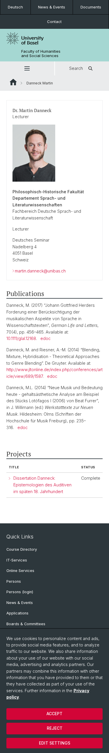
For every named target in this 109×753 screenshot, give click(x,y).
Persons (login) (19, 592)
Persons (13, 581)
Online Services (20, 570)
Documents (91, 7)
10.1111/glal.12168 (21, 338)
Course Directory (21, 549)
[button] (27, 68)
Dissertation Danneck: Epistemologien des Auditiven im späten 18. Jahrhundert (42, 485)
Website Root (13, 82)
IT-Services (16, 560)
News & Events (51, 7)
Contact (54, 21)
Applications (17, 613)
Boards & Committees (25, 624)
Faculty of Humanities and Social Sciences (40, 53)
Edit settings (54, 742)
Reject (54, 728)
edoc (45, 338)
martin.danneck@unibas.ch (40, 270)
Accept (54, 713)
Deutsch (15, 7)
